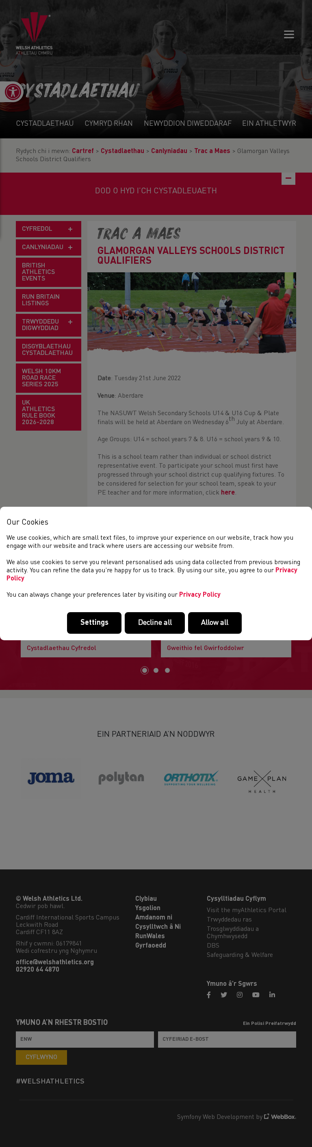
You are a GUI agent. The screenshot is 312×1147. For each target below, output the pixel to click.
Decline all (155, 622)
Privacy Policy (200, 595)
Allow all (214, 622)
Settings (94, 622)
